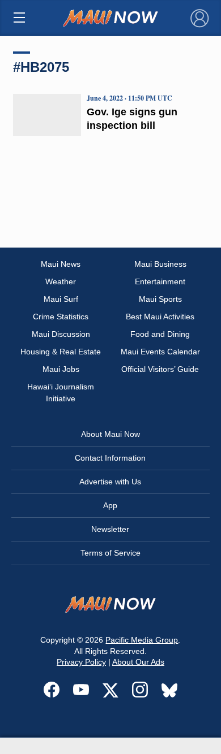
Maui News (60, 263)
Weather (60, 281)
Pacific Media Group (141, 639)
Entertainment (160, 281)
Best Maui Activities (160, 316)
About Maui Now (110, 434)
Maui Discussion (61, 334)
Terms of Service (110, 552)
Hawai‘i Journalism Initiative (60, 392)
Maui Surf (61, 299)
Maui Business (160, 263)
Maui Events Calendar (160, 351)
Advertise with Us (110, 481)
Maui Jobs (60, 369)
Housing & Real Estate (60, 351)
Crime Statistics (60, 316)
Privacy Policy (81, 661)
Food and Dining (160, 334)
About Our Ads (138, 661)
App (110, 505)
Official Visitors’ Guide (160, 369)
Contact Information (110, 457)
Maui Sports (160, 299)
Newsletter (110, 529)
